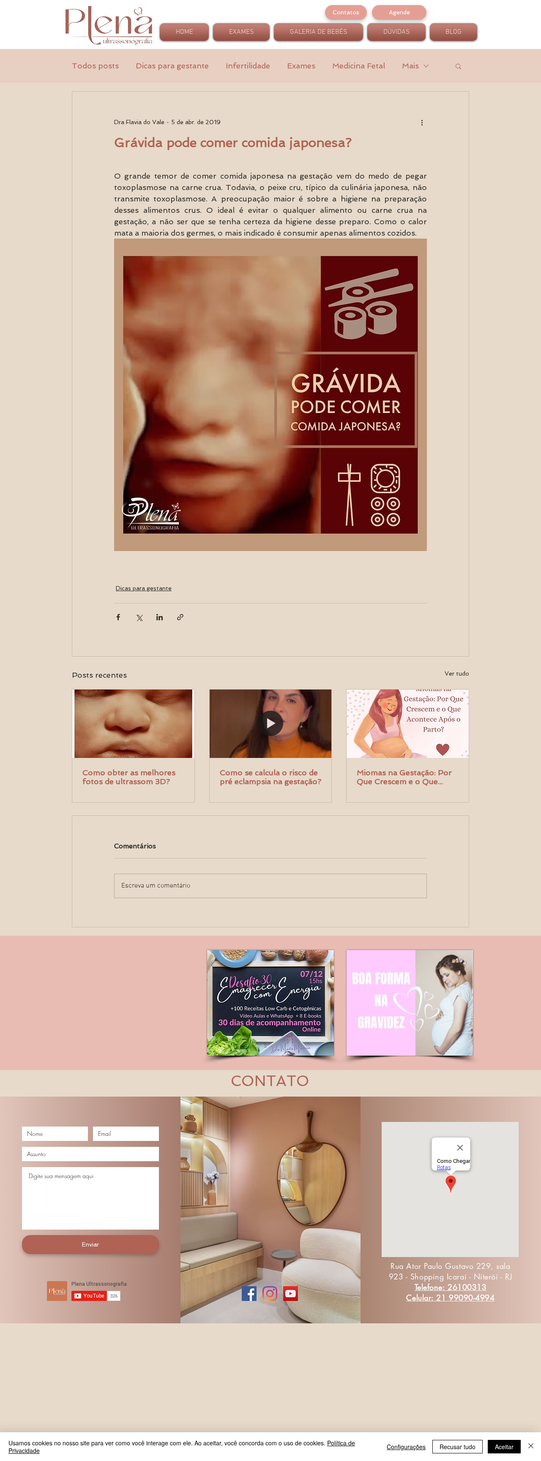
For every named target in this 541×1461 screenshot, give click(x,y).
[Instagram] (269, 1293)
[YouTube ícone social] (290, 1293)
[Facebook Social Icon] (249, 1293)
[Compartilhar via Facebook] (118, 617)
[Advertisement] (253, 1401)
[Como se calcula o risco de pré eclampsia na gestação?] (271, 724)
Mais (410, 65)
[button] (458, 65)
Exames (301, 65)
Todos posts (95, 65)
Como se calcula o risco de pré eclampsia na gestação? (270, 777)
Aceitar (504, 1446)
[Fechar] (531, 1446)
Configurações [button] (406, 1446)
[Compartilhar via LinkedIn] (160, 617)
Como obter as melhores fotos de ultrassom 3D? (128, 777)
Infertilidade (248, 65)
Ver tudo (457, 673)
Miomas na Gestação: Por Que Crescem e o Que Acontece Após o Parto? (404, 777)
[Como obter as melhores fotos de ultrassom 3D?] (133, 724)
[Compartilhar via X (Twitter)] (139, 617)
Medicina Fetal (358, 65)
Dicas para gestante (172, 65)
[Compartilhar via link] (180, 617)
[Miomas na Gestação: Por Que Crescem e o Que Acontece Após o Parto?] (408, 724)
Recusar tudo (457, 1446)
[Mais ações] (422, 122)
